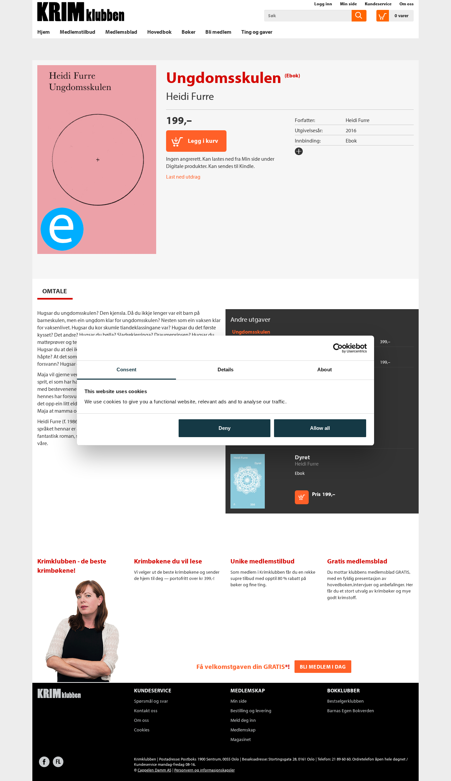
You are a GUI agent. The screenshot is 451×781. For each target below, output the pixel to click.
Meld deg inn (243, 720)
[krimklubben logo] (59, 694)
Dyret (302, 457)
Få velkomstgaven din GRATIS (240, 666)
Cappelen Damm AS (154, 769)
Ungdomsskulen (251, 331)
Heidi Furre (190, 96)
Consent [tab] (126, 369)
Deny (224, 428)
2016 (351, 130)
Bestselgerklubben (345, 701)
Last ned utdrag (183, 176)
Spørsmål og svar (151, 701)
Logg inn (323, 3)
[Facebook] (44, 764)
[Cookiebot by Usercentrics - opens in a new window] (338, 348)
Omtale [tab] (54, 291)
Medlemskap (243, 730)
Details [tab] (226, 369)
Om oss (406, 3)
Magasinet (240, 739)
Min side (348, 3)
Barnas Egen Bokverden (350, 711)
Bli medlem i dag (323, 666)
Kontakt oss (145, 711)
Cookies (142, 730)
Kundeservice (378, 3)
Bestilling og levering (250, 711)
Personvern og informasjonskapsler (204, 769)
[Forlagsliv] (58, 764)
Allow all (320, 428)
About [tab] (324, 369)
